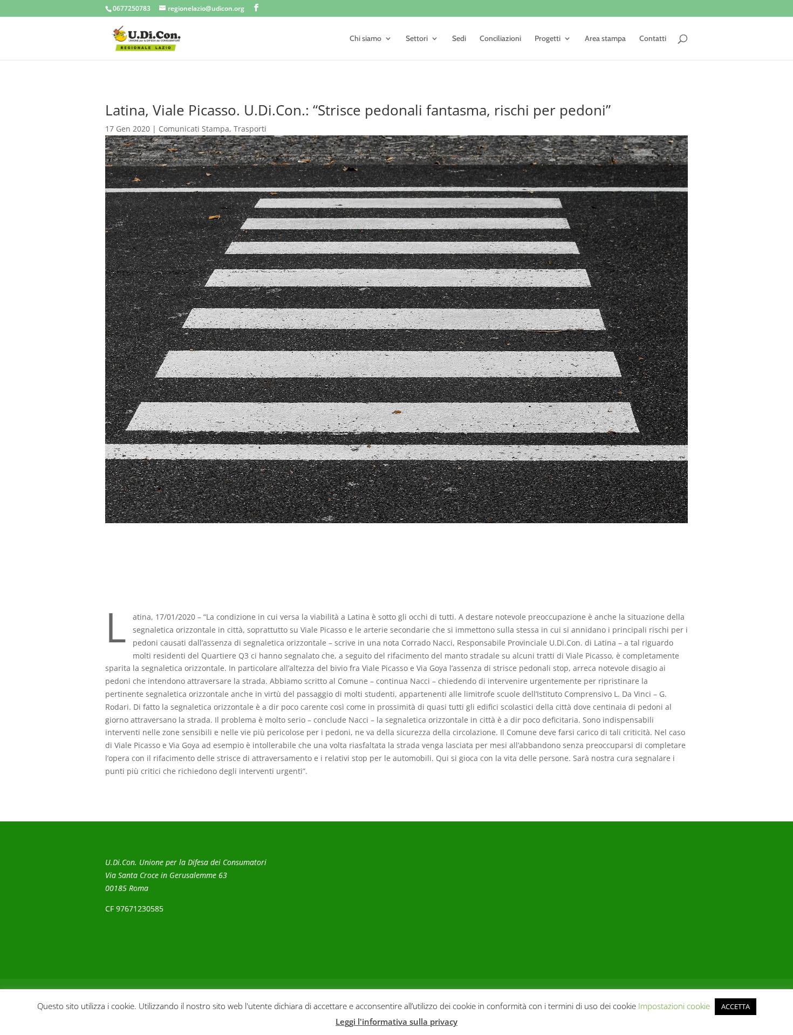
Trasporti (250, 129)
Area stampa (605, 39)
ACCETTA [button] (735, 1006)
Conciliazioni (500, 39)
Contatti (652, 39)
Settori (417, 39)
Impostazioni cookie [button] (674, 1005)
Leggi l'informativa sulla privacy (396, 1021)
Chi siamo (365, 39)
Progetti (547, 39)
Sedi (459, 39)
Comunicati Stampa (194, 129)
